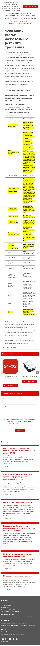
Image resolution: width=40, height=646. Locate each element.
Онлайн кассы (20, 634)
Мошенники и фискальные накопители (18, 576)
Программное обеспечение (8, 634)
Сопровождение (18, 617)
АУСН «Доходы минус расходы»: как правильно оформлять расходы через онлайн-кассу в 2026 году (18, 476)
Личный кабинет (32, 617)
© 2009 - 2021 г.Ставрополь (8, 642)
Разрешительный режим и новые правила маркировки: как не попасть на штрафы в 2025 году (19, 528)
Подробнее (17, 10)
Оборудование (9, 632)
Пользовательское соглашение (27, 625)
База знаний (10, 617)
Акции (25, 617)
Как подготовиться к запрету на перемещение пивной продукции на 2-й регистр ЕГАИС (19, 450)
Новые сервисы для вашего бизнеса (17, 503)
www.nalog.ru (27, 263)
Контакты (3, 623)
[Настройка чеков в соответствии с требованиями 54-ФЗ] (10, 366)
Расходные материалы (20, 632)
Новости (3, 617)
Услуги (3, 632)
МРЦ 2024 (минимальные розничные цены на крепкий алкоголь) (17, 555)
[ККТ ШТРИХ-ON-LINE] (29, 366)
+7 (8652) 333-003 (6, 605)
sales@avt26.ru (5, 607)
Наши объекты (22, 623)
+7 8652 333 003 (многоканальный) (20, 23)
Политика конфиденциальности (9, 625)
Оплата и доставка (12, 623)
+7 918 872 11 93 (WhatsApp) (20, 22)
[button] (2, 372)
